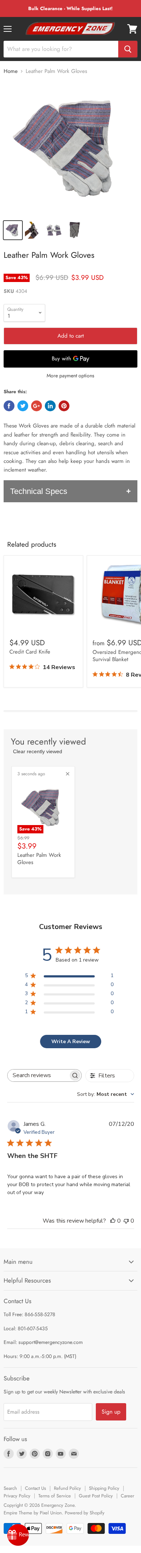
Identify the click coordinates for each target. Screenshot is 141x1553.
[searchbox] (38, 1075)
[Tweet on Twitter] (22, 405)
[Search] (127, 49)
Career (127, 1495)
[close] (67, 773)
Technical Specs (38, 491)
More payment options (70, 375)
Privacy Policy (17, 1495)
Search (10, 1488)
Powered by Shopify (84, 1512)
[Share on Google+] (36, 405)
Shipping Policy (104, 1488)
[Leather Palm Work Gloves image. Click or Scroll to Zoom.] (70, 148)
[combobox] (105, 1094)
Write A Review (70, 1041)
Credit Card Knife (29, 652)
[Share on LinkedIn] (50, 405)
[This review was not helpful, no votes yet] (126, 1221)
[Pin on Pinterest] (64, 405)
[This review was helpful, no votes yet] (112, 1221)
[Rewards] (18, 1535)
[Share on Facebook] (9, 405)
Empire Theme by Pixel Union (33, 1512)
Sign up (111, 1411)
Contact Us (35, 1488)
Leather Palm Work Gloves (39, 858)
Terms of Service (54, 1495)
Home (11, 71)
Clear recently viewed (37, 751)
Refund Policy (67, 1488)
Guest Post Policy (96, 1495)
